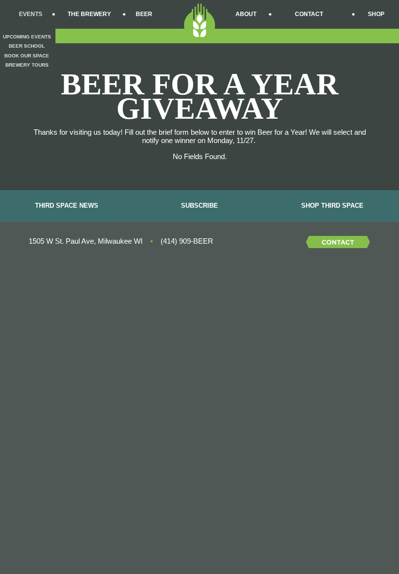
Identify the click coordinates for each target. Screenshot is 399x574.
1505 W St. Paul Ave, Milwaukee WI (86, 241)
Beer (144, 14)
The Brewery (89, 14)
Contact (309, 14)
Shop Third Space (332, 205)
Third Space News (66, 205)
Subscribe (199, 205)
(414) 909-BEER (187, 241)
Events (30, 14)
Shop (376, 14)
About (246, 14)
